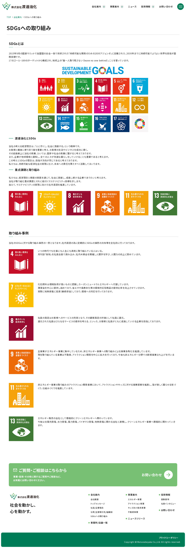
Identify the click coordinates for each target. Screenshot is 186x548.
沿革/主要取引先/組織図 (102, 512)
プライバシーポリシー (168, 537)
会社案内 (96, 6)
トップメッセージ (98, 503)
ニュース (132, 6)
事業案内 (114, 6)
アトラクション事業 (136, 503)
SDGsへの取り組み (99, 516)
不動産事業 (133, 512)
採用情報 (145, 6)
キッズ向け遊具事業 (137, 507)
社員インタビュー (168, 503)
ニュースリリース (136, 518)
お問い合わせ (166, 6)
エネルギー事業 (135, 499)
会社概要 (95, 499)
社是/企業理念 (97, 507)
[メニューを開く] (180, 6)
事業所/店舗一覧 (99, 522)
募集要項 (165, 499)
